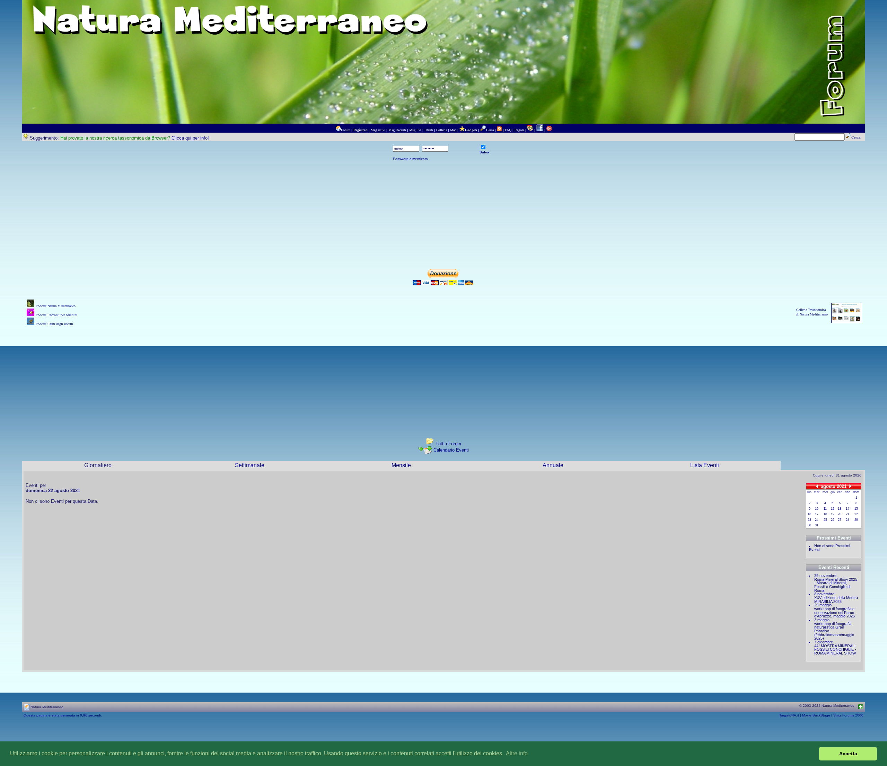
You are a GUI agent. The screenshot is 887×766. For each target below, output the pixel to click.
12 (832, 508)
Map (453, 130)
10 (816, 508)
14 (847, 508)
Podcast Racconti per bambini (56, 315)
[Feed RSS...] (499, 130)
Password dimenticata (410, 159)
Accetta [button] (848, 753)
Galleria (441, 130)
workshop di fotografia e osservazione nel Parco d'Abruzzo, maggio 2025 (834, 612)
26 (832, 520)
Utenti (428, 130)
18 (825, 514)
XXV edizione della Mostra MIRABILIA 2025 (836, 600)
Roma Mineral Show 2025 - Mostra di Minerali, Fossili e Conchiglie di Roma (835, 585)
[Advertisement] (443, 215)
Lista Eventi (704, 465)
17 (816, 514)
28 (847, 520)
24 (816, 520)
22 (856, 514)
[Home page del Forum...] (338, 130)
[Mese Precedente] (817, 486)
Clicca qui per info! (190, 138)
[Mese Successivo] (850, 486)
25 (825, 520)
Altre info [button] (517, 753)
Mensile (401, 465)
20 (839, 514)
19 (832, 514)
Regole (519, 130)
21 (847, 514)
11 (825, 508)
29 (856, 520)
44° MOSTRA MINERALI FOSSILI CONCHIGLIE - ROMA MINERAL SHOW (835, 649)
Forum (345, 130)
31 (816, 525)
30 (809, 525)
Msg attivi (378, 130)
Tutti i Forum (448, 443)
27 (839, 520)
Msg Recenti (397, 130)
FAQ (508, 130)
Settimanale (249, 465)
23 (809, 520)
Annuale (553, 465)
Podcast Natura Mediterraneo (56, 306)
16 (809, 514)
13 (839, 508)
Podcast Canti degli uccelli (54, 324)
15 (856, 508)
